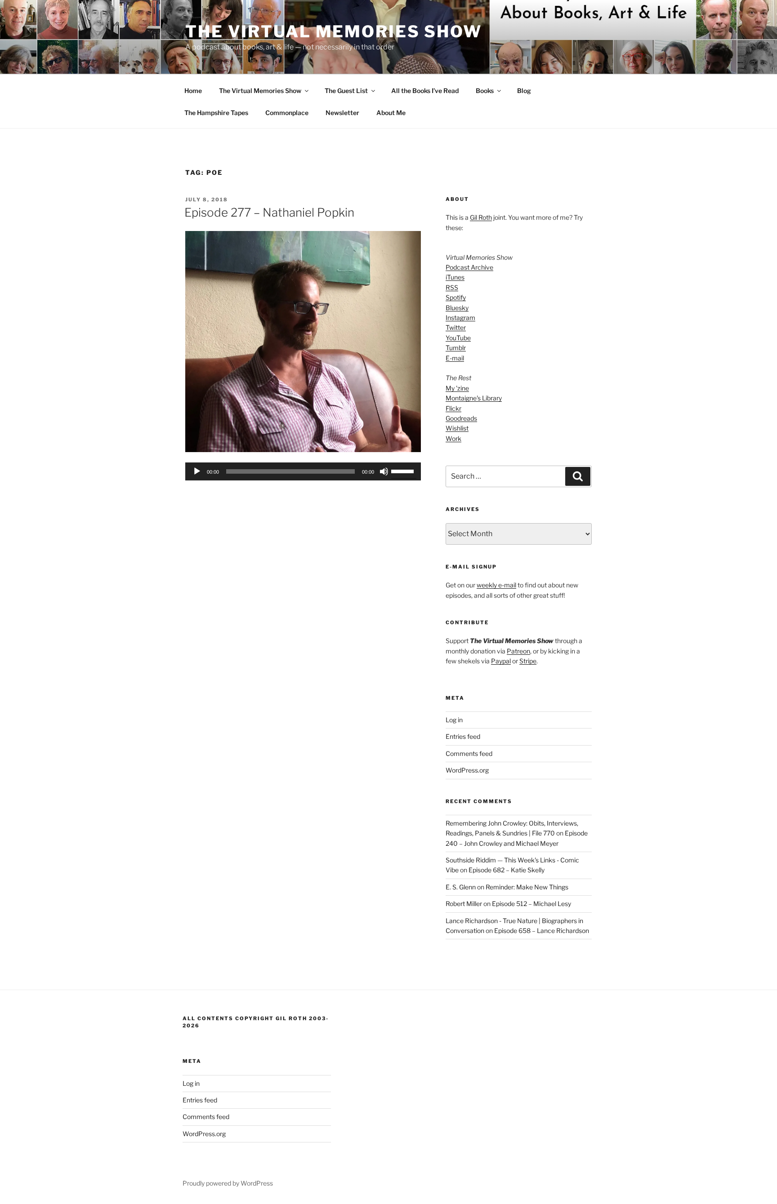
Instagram (460, 317)
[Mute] (384, 471)
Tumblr (456, 347)
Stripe (527, 661)
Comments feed (469, 753)
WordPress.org (467, 770)
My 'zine (457, 388)
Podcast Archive (469, 267)
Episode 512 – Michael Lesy (531, 903)
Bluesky (457, 307)
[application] (303, 471)
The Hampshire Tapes (216, 112)
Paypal (501, 661)
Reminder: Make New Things (527, 887)
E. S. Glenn (461, 887)
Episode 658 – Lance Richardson (541, 930)
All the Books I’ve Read (425, 90)
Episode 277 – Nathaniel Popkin (269, 212)
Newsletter (342, 112)
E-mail (455, 358)
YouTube (458, 338)
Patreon (518, 651)
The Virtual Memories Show (333, 31)
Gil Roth (481, 217)
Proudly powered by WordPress (228, 1183)
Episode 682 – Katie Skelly (507, 870)
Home (193, 90)
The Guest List (346, 90)
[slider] (403, 470)
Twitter (456, 327)
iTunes (455, 277)
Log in (454, 720)
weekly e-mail (496, 585)
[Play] (196, 471)
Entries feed (463, 736)
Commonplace (286, 112)
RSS (452, 287)
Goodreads (461, 418)
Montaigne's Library (474, 398)
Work (453, 438)
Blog (524, 90)
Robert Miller (464, 903)
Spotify (456, 297)
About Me (391, 112)
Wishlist (457, 428)
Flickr (453, 408)
